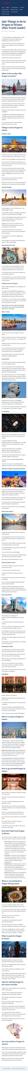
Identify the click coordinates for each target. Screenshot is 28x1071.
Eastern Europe (5, 9)
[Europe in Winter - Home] (10, 3)
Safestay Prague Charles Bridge (10, 744)
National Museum (17, 537)
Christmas (22, 7)
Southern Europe (5, 11)
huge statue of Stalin (15, 374)
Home (3, 7)
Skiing (21, 9)
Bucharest (14, 370)
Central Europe (14, 7)
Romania (7, 99)
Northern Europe (14, 9)
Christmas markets (13, 51)
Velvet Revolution (11, 400)
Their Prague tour (6, 299)
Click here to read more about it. (13, 747)
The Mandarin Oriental (18, 758)
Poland (13, 99)
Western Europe (5, 13)
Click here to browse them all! (9, 356)
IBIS (13, 750)
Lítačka (9, 803)
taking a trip (4, 68)
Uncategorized (14, 11)
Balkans (8, 7)
